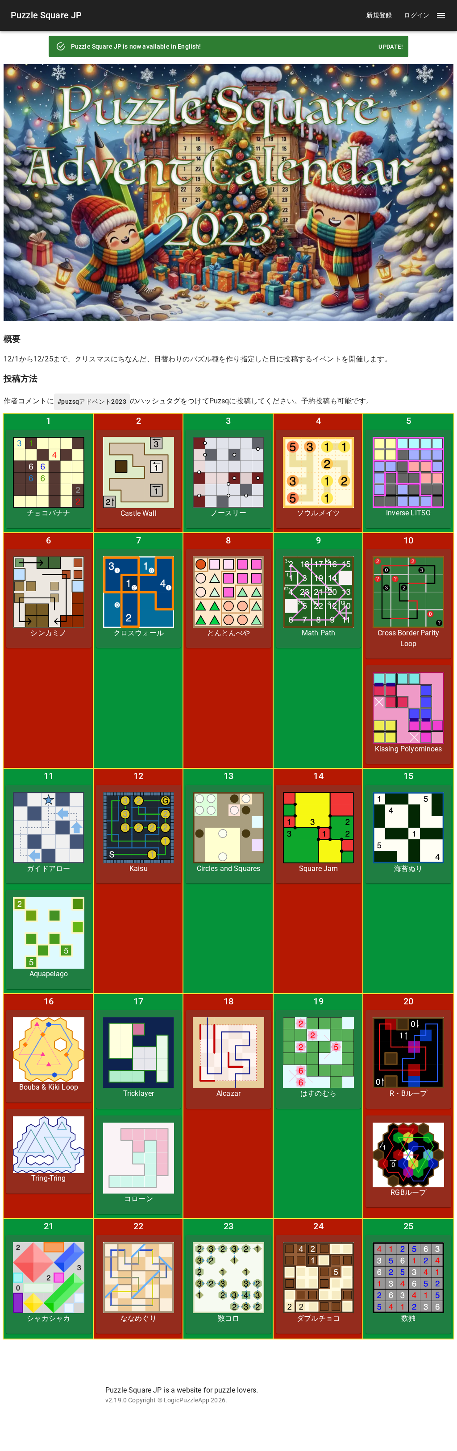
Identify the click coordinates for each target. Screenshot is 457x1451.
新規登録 (379, 15)
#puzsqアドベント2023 (92, 401)
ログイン (417, 15)
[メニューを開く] (441, 15)
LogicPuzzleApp (186, 1400)
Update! (390, 46)
